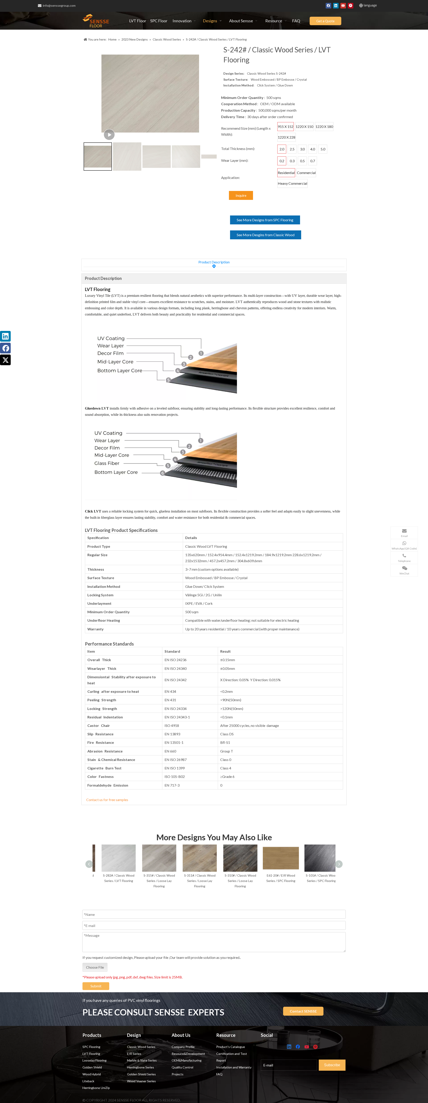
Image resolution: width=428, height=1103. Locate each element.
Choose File (95, 967)
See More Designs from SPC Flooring (265, 220)
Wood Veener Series (141, 1081)
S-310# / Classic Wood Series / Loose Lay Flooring (234, 880)
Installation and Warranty (233, 1067)
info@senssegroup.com (59, 5)
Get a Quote (325, 21)
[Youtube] (343, 5)
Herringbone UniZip (96, 1088)
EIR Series (134, 1054)
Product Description (214, 262)
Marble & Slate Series (142, 1060)
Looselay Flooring (94, 1060)
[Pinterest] (350, 5)
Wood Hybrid (91, 1074)
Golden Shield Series (141, 1074)
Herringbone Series (140, 1067)
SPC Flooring (91, 1047)
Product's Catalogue (230, 1047)
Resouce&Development (188, 1054)
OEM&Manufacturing (187, 1060)
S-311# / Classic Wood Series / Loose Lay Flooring (194, 880)
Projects (177, 1074)
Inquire (241, 195)
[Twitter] (5, 360)
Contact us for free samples (107, 800)
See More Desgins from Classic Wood (265, 235)
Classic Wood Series (141, 1047)
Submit (96, 986)
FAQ (219, 1074)
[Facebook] (328, 5)
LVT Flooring (91, 1054)
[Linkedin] (336, 5)
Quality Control (182, 1067)
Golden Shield (92, 1067)
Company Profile (183, 1047)
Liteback (88, 1081)
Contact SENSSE (303, 1011)
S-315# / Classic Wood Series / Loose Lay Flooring (153, 880)
